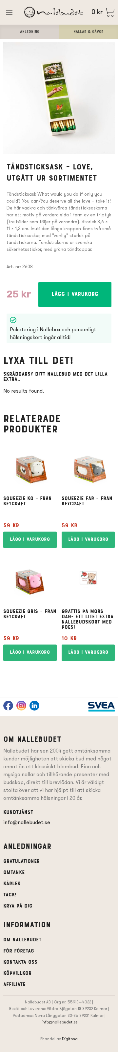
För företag (18, 951)
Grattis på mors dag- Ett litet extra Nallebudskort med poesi (87, 619)
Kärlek (11, 884)
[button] (74, 294)
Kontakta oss (20, 962)
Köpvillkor (17, 973)
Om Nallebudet (22, 940)
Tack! (9, 895)
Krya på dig (17, 906)
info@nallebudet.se (26, 822)
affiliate (14, 984)
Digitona (70, 1038)
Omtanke (14, 872)
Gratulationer (21, 861)
